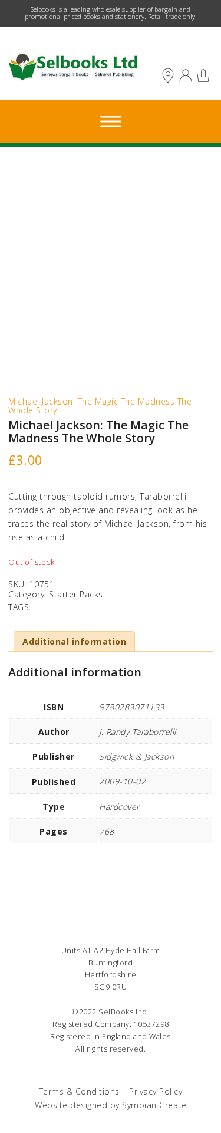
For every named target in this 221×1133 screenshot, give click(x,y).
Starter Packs (76, 594)
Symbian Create (154, 1105)
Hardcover (119, 806)
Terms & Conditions (79, 1091)
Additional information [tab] (74, 641)
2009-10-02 (122, 781)
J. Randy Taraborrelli (137, 731)
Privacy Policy (155, 1091)
